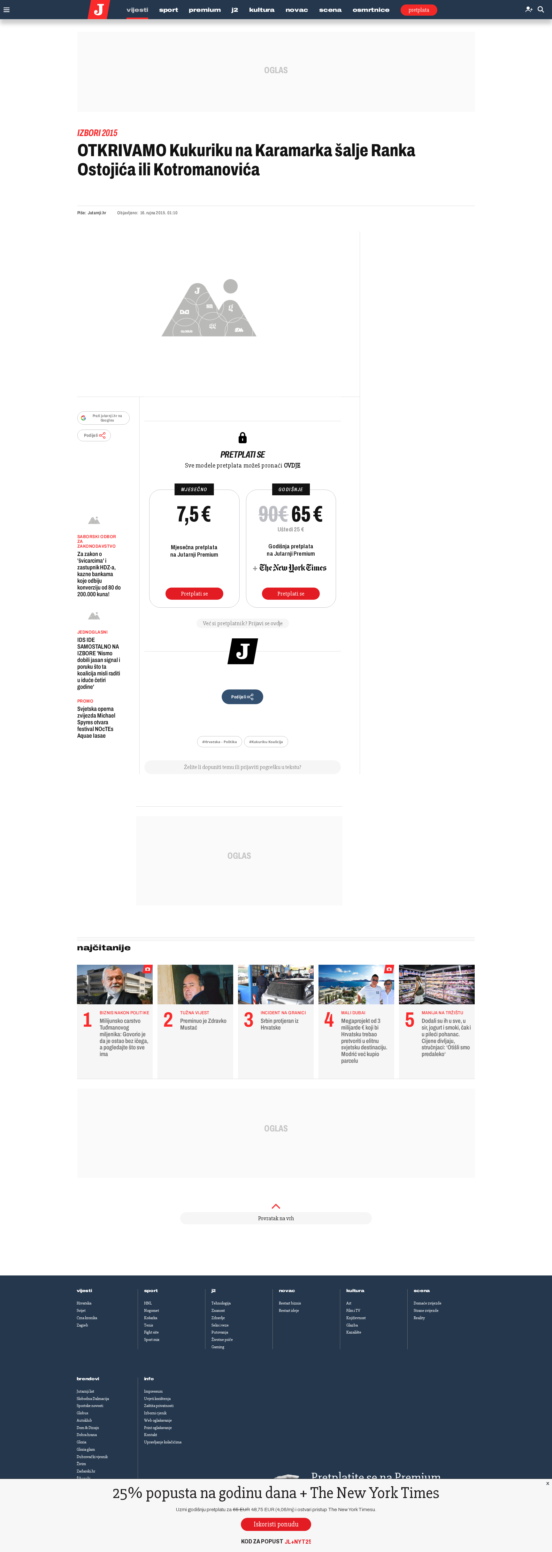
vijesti (84, 1291)
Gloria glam (86, 1449)
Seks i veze (220, 1325)
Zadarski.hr (86, 1471)
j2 (213, 1291)
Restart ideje (289, 1310)
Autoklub (84, 1420)
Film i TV (353, 1310)
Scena (330, 10)
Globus (82, 1413)
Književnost (356, 1317)
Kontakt (150, 1434)
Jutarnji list (85, 1391)
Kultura (262, 10)
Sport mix (151, 1339)
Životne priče (222, 1339)
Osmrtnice (371, 10)
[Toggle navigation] (5, 8)
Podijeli (91, 435)
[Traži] (541, 10)
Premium (205, 10)
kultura (355, 1291)
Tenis (148, 1325)
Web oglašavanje (158, 1420)
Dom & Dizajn (88, 1427)
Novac (297, 10)
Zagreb (82, 1325)
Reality (419, 1317)
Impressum (153, 1391)
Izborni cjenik (155, 1413)
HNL (148, 1303)
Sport (168, 10)
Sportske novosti (90, 1405)
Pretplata (419, 9)
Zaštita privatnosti (158, 1405)
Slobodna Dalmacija (93, 1398)
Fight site (151, 1332)
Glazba (352, 1325)
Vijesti (137, 10)
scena (422, 1291)
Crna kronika (87, 1317)
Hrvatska (84, 1303)
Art (348, 1303)
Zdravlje (218, 1317)
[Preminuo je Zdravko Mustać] (195, 986)
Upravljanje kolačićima (162, 1442)
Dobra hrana (87, 1434)
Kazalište (353, 1332)
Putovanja (219, 1332)
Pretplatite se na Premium (376, 1477)
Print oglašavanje (158, 1427)
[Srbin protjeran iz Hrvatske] (276, 986)
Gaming (217, 1347)
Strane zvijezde (426, 1310)
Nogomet (151, 1310)
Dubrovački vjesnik (92, 1456)
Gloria (81, 1442)
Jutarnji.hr (97, 212)
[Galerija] (209, 306)
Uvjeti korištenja (157, 1398)
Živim (81, 1463)
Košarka (150, 1317)
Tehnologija (221, 1303)
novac (287, 1291)
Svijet (81, 1310)
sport (151, 1291)
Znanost (218, 1310)
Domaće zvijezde (427, 1303)
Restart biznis (290, 1303)
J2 (235, 10)
